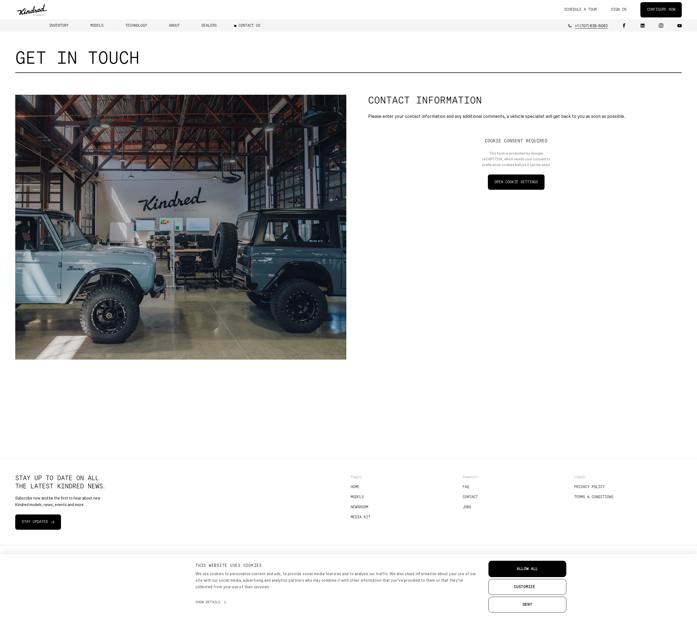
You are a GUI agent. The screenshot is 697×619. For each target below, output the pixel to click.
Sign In (618, 9)
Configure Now (661, 9)
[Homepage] (32, 9)
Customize (524, 587)
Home (355, 487)
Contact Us (249, 25)
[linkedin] (642, 25)
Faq (466, 487)
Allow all (527, 569)
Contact (470, 497)
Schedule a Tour (580, 9)
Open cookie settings (516, 182)
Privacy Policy (589, 487)
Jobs (467, 507)
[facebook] (624, 25)
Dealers (209, 25)
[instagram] (661, 25)
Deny (527, 604)
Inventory (59, 25)
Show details (207, 602)
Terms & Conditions (593, 497)
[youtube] (679, 25)
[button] (59, 26)
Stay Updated (35, 522)
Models (357, 497)
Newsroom (359, 507)
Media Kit (360, 517)
